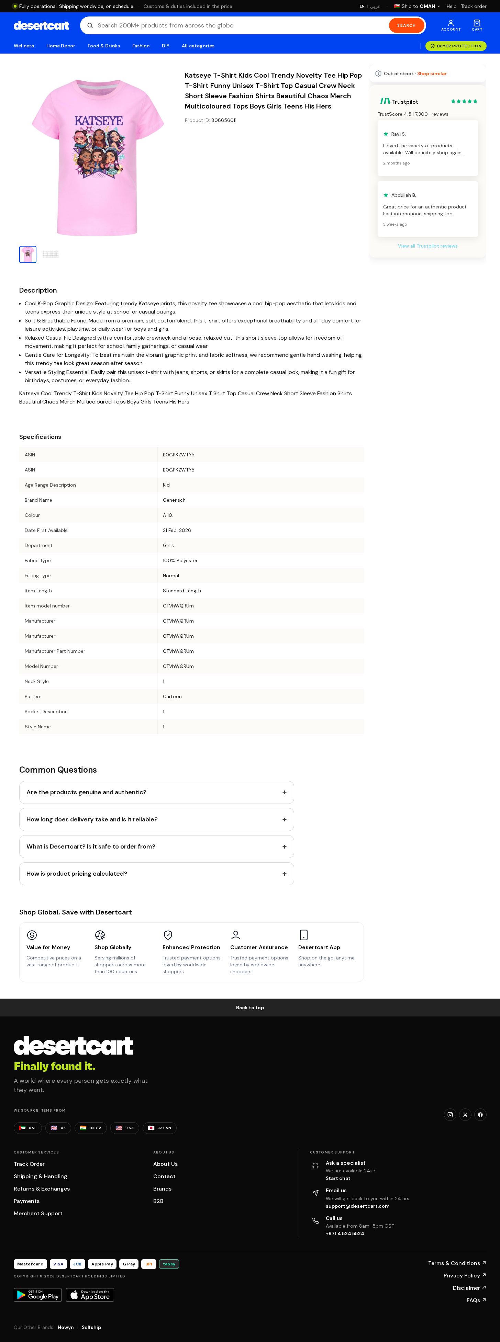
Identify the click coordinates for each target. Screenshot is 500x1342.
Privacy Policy (465, 1275)
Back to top (250, 1007)
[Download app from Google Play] (38, 1295)
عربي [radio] (375, 6)
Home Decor (60, 46)
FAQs (477, 1300)
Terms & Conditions (457, 1263)
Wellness (24, 46)
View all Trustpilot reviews (428, 246)
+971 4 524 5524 (345, 1233)
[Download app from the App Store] (90, 1295)
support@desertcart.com (358, 1206)
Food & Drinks (104, 46)
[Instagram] (450, 1114)
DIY (165, 46)
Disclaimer (470, 1288)
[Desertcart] (41, 25)
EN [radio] (362, 6)
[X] (465, 1114)
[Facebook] (480, 1114)
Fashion (140, 46)
